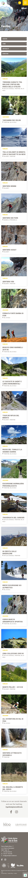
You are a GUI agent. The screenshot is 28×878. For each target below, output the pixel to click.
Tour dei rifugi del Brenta (10, 416)
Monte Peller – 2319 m (12, 687)
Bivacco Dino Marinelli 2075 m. (12, 348)
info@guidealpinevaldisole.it (10, 855)
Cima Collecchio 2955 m (13, 653)
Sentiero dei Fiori (10, 218)
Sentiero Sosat (9, 250)
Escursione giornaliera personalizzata (13, 484)
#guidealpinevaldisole (14, 807)
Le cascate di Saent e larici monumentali (12, 382)
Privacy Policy (4, 873)
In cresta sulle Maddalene (9, 552)
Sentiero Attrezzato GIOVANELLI (12, 754)
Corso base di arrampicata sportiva (12, 620)
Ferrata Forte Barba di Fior (12, 314)
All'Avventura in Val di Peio (12, 720)
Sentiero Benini (9, 186)
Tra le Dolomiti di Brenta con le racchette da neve (14, 153)
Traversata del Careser (13, 517)
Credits (15, 873)
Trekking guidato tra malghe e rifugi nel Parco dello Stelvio (12, 84)
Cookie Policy (10, 873)
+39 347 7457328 (7, 854)
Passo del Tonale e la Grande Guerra (12, 450)
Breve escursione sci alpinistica (11, 586)
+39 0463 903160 (7, 852)
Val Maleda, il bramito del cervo (12, 788)
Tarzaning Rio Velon (11, 120)
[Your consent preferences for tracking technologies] (25, 875)
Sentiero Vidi (8, 281)
